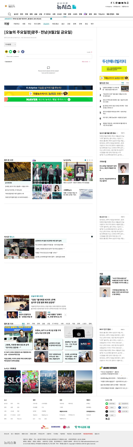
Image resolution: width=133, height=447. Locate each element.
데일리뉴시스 (45, 415)
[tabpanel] (78, 174)
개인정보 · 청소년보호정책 (74, 434)
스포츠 (75, 14)
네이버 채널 (111, 403)
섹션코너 (35, 415)
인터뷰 (34, 411)
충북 (74, 24)
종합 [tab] (127, 83)
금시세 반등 (8, 183)
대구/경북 (37, 24)
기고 (43, 407)
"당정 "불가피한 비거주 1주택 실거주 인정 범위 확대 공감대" (43, 301)
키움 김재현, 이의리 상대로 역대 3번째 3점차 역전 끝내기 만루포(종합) (17, 359)
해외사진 (70, 403)
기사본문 (8, 44)
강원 (68, 24)
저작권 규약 (41, 434)
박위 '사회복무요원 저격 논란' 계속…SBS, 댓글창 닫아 (55, 356)
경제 (31, 14)
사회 (53, 14)
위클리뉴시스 (125, 6)
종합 (23, 324)
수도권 (59, 14)
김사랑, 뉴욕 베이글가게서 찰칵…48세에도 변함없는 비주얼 (71, 356)
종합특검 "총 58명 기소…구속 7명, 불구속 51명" (71, 344)
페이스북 (125, 407)
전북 (80, 24)
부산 (29, 24)
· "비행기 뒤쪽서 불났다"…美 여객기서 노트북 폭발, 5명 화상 (114, 381)
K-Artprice (109, 6)
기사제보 (55, 434)
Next (65, 315)
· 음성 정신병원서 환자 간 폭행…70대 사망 (113, 385)
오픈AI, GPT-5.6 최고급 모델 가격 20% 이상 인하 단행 (48, 331)
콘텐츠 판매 (33, 434)
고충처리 (49, 434)
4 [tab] (92, 160)
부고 (40, 419)
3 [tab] (89, 160)
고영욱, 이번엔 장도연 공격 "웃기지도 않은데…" (50, 249)
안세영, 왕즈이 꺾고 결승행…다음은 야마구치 (18, 186)
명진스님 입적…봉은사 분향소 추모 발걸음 (76, 183)
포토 (95, 14)
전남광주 (46, 24)
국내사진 (62, 403)
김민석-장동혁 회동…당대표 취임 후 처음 (25, 316)
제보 (117, 14)
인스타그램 (124, 411)
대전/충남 (55, 24)
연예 (80, 14)
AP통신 (88, 403)
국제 (26, 14)
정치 (21, 14)
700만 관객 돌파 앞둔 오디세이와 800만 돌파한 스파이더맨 (18, 197)
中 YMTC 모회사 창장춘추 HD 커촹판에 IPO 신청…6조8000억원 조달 (17, 353)
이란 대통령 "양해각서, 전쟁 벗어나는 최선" (55, 316)
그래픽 (61, 407)
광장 (90, 14)
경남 (86, 24)
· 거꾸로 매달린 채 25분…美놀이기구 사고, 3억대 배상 (114, 388)
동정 (45, 419)
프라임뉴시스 (116, 6)
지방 (64, 14)
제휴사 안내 (25, 434)
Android (88, 415)
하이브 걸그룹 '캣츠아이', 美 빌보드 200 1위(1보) (22, 19)
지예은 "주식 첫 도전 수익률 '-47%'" (46, 253)
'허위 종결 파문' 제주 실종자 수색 (14, 194)
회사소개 (6, 434)
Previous (5, 315)
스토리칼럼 (44, 403)
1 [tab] (85, 160)
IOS (87, 419)
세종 (23, 24)
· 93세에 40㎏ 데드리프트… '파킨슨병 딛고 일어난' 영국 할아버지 (114, 378)
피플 (101, 273)
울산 (63, 24)
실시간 (16, 14)
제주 (92, 24)
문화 (69, 14)
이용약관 (62, 434)
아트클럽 (35, 407)
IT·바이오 (47, 14)
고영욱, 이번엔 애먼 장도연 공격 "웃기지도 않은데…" (17, 346)
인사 (34, 419)
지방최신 (16, 24)
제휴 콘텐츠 (110, 14)
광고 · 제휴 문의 (15, 434)
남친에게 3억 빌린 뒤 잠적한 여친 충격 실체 (48, 241)
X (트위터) (112, 411)
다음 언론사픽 (125, 403)
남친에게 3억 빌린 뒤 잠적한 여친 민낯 (55, 344)
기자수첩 (103, 161)
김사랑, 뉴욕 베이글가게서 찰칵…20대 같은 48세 (50, 257)
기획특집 (44, 411)
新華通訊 (88, 407)
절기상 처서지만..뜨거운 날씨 (13, 190)
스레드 (111, 415)
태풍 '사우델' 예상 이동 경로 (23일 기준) (70, 194)
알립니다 (97, 434)
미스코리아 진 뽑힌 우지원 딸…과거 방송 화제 (49, 245)
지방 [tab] (122, 83)
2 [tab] (87, 160)
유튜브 (111, 407)
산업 (40, 14)
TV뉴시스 (101, 14)
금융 (35, 14)
